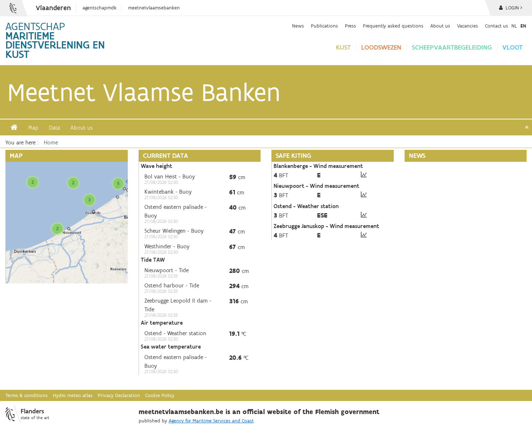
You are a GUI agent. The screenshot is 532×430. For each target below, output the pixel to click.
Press (350, 25)
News (298, 25)
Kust (343, 47)
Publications (324, 25)
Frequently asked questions (393, 25)
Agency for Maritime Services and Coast (211, 421)
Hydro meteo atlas (73, 395)
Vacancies (467, 25)
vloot (512, 47)
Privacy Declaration (119, 395)
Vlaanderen (53, 8)
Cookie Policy (159, 395)
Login (511, 8)
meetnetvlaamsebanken (154, 8)
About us (440, 25)
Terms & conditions (26, 395)
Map (33, 127)
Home (51, 142)
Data (54, 127)
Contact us (496, 25)
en (523, 25)
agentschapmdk (100, 8)
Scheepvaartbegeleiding (452, 47)
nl (514, 25)
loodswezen (381, 47)
